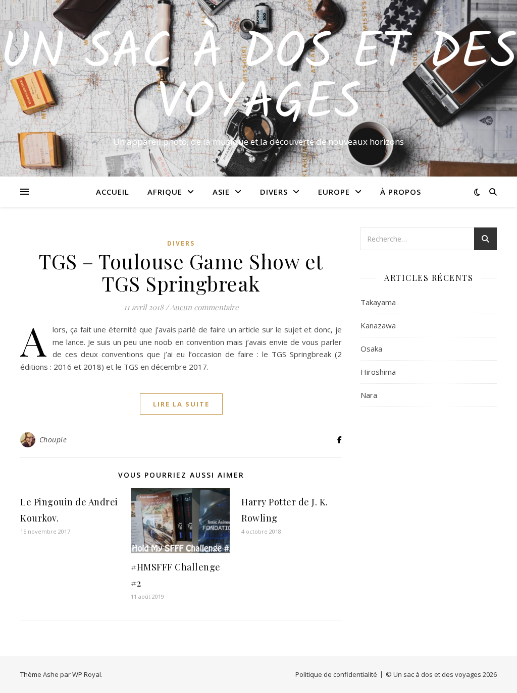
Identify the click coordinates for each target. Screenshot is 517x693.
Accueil (112, 192)
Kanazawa (378, 325)
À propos (400, 192)
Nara (368, 395)
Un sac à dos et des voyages (259, 79)
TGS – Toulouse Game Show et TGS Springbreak (181, 272)
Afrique (164, 192)
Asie (221, 192)
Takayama (378, 302)
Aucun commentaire (204, 307)
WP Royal (86, 674)
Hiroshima (378, 372)
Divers (274, 192)
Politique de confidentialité (336, 674)
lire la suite (181, 404)
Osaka (371, 348)
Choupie (53, 439)
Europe (334, 192)
